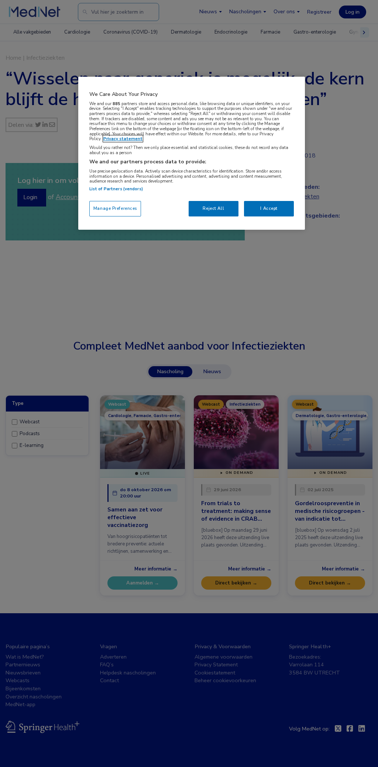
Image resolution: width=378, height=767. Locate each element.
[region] (191, 153)
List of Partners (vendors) (116, 189)
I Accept (269, 208)
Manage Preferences (115, 208)
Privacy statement (122, 139)
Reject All (213, 208)
